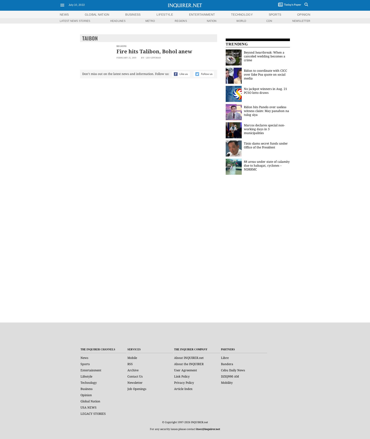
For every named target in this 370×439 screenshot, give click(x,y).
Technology (89, 383)
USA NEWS (89, 407)
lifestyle (165, 14)
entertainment (202, 14)
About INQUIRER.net (189, 358)
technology (242, 14)
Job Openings (136, 389)
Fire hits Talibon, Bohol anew (154, 51)
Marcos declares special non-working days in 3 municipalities (264, 129)
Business (86, 389)
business (132, 14)
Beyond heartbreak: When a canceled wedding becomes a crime (264, 56)
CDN (269, 20)
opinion (303, 14)
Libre (225, 358)
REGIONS (181, 20)
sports (275, 14)
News (64, 14)
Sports (85, 364)
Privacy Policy (184, 383)
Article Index (183, 389)
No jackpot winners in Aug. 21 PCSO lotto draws (265, 91)
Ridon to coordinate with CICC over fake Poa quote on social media (265, 74)
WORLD (241, 20)
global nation (97, 14)
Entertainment (91, 370)
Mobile (132, 358)
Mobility (227, 383)
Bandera (227, 364)
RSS (130, 364)
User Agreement (185, 370)
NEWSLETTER (301, 20)
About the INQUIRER (189, 364)
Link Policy (182, 376)
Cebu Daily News (233, 370)
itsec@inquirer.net (208, 429)
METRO (150, 20)
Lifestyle (86, 376)
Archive (133, 370)
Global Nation (90, 401)
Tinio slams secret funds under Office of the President (266, 145)
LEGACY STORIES (93, 414)
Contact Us (135, 376)
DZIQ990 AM (230, 376)
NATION (211, 20)
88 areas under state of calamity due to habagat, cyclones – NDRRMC (267, 165)
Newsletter (135, 383)
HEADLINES (117, 20)
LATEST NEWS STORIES (75, 20)
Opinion (86, 395)
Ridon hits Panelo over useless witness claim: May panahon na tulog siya (266, 111)
